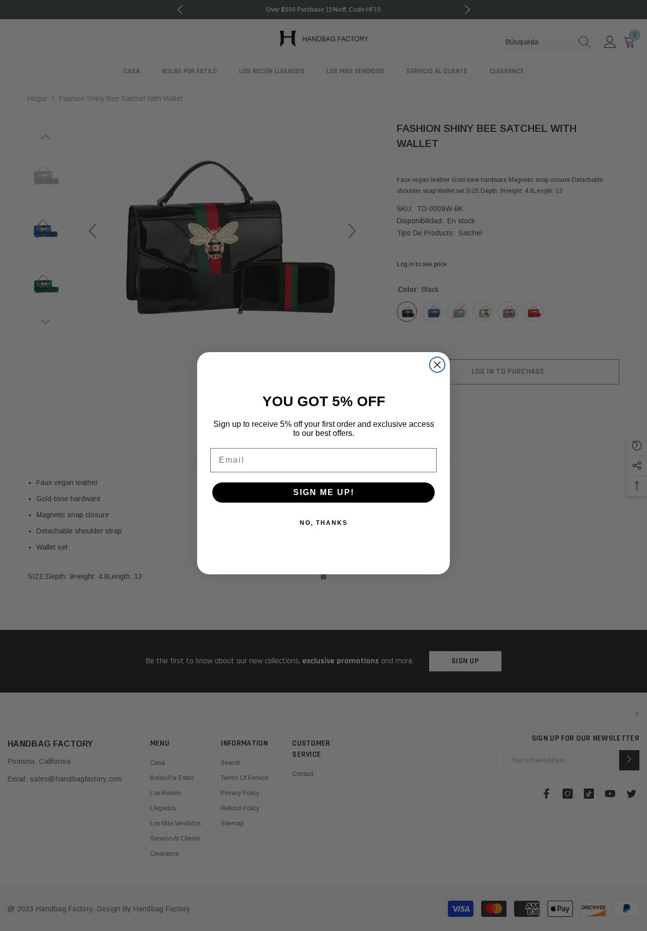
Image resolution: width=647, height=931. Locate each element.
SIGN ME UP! (323, 492)
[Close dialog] (437, 364)
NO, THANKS (324, 522)
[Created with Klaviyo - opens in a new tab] (323, 576)
